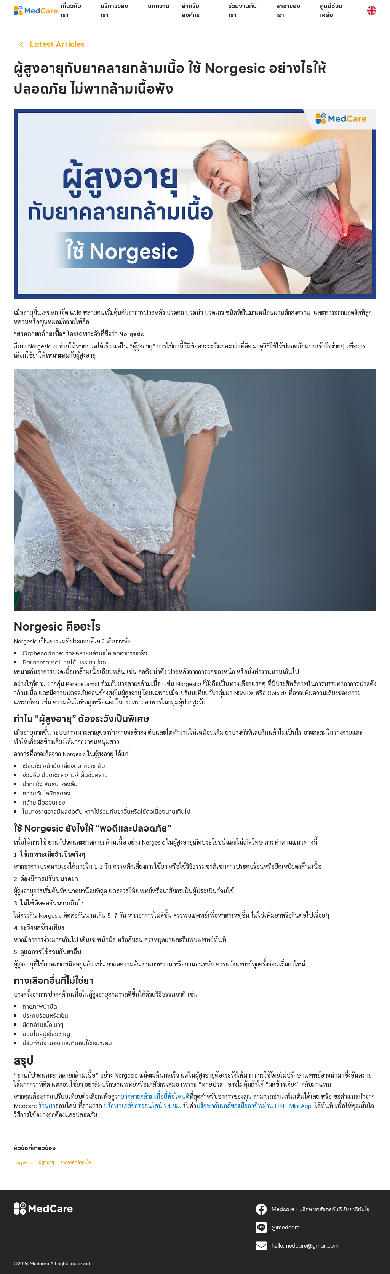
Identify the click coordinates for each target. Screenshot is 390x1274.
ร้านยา (46, 1106)
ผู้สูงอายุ (46, 1162)
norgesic (23, 1162)
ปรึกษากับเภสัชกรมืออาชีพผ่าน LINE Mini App (254, 1106)
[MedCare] (36, 10)
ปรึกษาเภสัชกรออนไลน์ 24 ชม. (141, 1106)
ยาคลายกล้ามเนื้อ (75, 1162)
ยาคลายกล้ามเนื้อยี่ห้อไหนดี (155, 1096)
